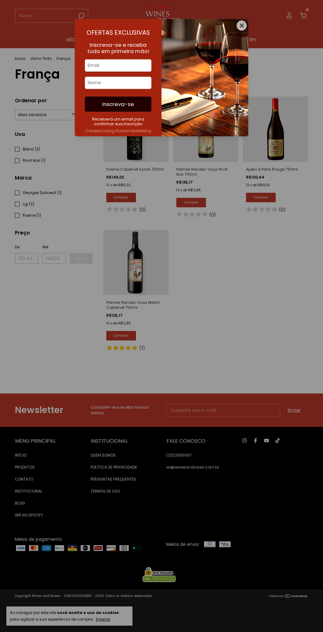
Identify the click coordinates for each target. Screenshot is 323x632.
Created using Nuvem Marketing (118, 130)
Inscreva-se (118, 104)
